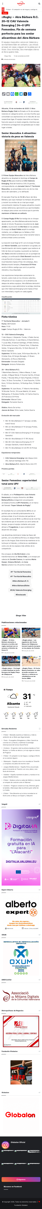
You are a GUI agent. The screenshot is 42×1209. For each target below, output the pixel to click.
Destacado (21, 595)
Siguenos (21, 1179)
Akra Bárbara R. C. (21, 581)
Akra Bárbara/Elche (21, 585)
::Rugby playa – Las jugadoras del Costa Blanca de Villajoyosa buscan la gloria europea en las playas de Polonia (31, 644)
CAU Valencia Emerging (21, 590)
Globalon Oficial (18, 1142)
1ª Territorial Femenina (21, 572)
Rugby (5, 13)
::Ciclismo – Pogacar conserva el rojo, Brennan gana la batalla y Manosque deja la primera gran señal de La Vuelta (21, 788)
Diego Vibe (7, 56)
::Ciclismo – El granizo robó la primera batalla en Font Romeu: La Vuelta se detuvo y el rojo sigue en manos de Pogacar (21, 750)
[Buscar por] (39, 4)
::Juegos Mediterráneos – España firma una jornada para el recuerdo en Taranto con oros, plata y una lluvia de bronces (20, 769)
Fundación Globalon (21, 1205)
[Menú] (3, 4)
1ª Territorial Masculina (21, 576)
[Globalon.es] (21, 3)
